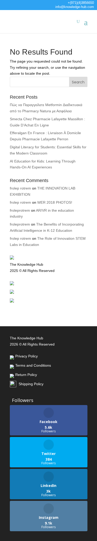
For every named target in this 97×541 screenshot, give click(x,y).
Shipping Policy (22, 308)
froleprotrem (20, 210)
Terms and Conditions (33, 291)
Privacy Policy (26, 282)
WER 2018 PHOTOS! (54, 202)
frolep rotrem (20, 188)
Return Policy (26, 299)
